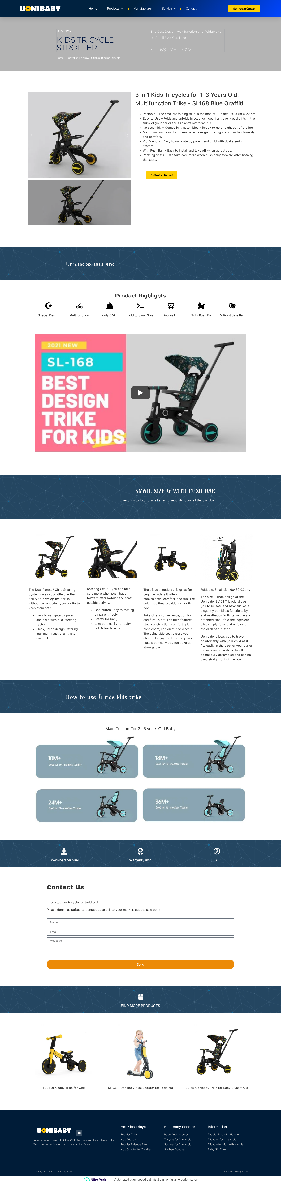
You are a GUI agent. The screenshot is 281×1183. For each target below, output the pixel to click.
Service (167, 8)
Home (93, 8)
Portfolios (72, 57)
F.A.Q (216, 860)
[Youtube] (79, 1133)
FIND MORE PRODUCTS (140, 1006)
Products (113, 8)
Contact (191, 8)
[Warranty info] (140, 851)
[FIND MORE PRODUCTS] (140, 997)
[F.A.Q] (217, 851)
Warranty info (140, 860)
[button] (31, 135)
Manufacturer (142, 8)
